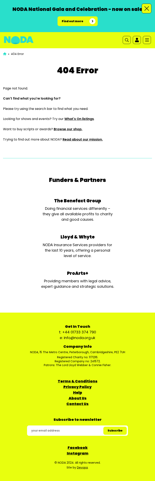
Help (77, 392)
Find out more (72, 21)
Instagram (77, 453)
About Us (78, 398)
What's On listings (79, 119)
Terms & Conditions (77, 381)
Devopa (82, 467)
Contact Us (77, 403)
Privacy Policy (77, 386)
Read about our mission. (83, 139)
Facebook (78, 447)
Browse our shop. (68, 129)
